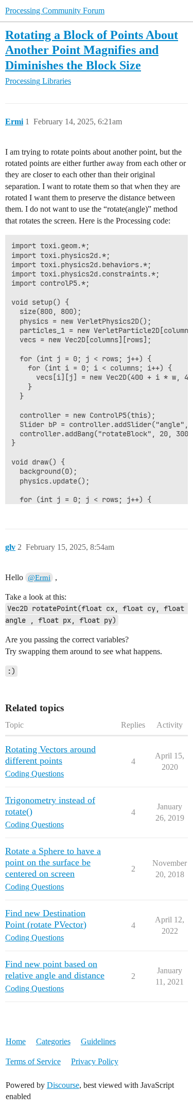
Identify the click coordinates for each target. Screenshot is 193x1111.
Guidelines (98, 1041)
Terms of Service (33, 1061)
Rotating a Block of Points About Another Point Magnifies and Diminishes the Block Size (91, 49)
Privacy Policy (94, 1061)
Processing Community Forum (54, 10)
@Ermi (39, 577)
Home (16, 1041)
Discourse (63, 1085)
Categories (53, 1041)
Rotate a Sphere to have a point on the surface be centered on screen (53, 862)
